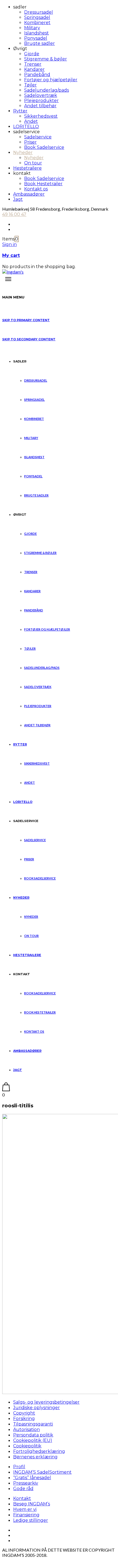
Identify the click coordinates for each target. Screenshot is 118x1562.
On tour (33, 163)
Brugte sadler (39, 43)
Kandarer (34, 69)
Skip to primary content (26, 320)
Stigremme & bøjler (45, 59)
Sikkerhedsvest (41, 116)
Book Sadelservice (44, 147)
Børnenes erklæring (35, 1456)
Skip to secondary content (28, 339)
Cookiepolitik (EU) (32, 1440)
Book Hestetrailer (43, 183)
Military (32, 27)
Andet (31, 121)
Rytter (20, 111)
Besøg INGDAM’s (31, 1503)
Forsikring (24, 1418)
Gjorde (31, 53)
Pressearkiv (25, 1483)
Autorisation (26, 1429)
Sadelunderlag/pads (46, 90)
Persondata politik (33, 1435)
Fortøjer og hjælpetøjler (50, 79)
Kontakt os (36, 188)
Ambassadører (29, 194)
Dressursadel (38, 12)
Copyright (24, 1413)
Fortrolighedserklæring (39, 1451)
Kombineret (37, 22)
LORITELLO (26, 126)
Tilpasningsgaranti (33, 1424)
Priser (30, 142)
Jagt (18, 199)
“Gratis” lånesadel (32, 1477)
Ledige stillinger (30, 1520)
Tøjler (30, 85)
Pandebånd (37, 74)
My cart (11, 255)
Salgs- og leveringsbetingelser (46, 1402)
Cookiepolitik (27, 1445)
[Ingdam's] (13, 271)
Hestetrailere (27, 168)
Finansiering (26, 1514)
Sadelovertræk (40, 95)
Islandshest (36, 33)
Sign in (9, 244)
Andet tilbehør (40, 105)
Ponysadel (35, 38)
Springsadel (37, 17)
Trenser (32, 64)
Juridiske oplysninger (36, 1407)
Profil (19, 1466)
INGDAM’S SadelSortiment (42, 1472)
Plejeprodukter (41, 100)
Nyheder (23, 152)
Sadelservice (38, 137)
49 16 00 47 (14, 214)
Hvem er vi (24, 1509)
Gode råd (23, 1488)
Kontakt (22, 1498)
